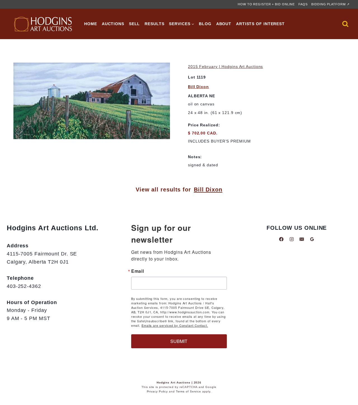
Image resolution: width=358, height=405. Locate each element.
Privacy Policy (157, 391)
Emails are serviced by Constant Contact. (175, 325)
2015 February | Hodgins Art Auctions (225, 66)
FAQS (303, 4)
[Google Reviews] (312, 239)
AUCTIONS (113, 24)
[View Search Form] (345, 24)
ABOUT (224, 24)
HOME (90, 24)
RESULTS (154, 24)
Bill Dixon (198, 86)
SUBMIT (178, 341)
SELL (134, 24)
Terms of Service (188, 391)
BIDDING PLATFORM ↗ (330, 4)
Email (137, 271)
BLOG (205, 24)
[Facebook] (281, 239)
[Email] (301, 239)
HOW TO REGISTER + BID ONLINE (266, 4)
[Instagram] (291, 239)
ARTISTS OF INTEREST (260, 24)
